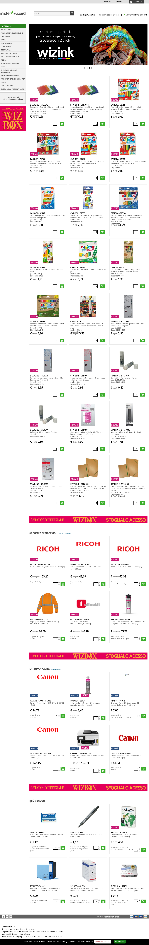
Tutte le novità (56, 669)
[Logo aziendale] (14, 19)
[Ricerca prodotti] (72, 13)
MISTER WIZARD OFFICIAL (136, 15)
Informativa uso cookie (102, 942)
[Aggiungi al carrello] (62, 124)
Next (146, 45)
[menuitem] (136, 1)
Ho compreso (120, 942)
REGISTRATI (108, 1)
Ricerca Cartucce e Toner (109, 15)
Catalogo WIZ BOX (87, 15)
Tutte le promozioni (64, 533)
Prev (30, 45)
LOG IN (119, 1)
